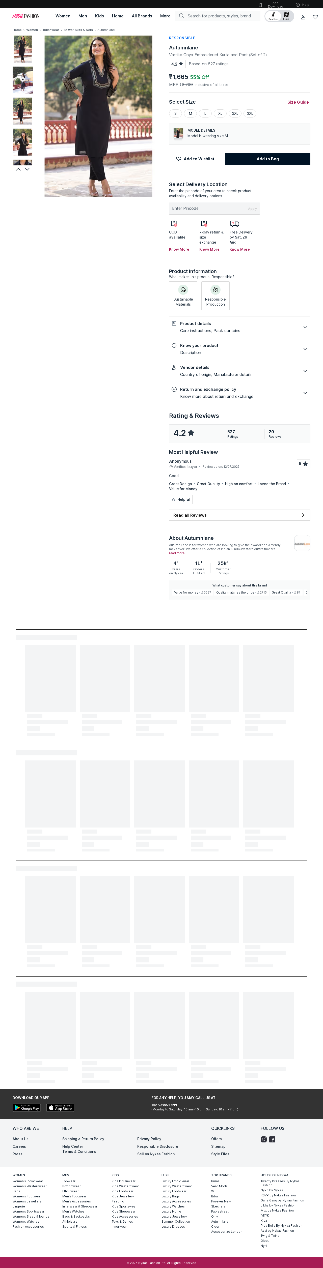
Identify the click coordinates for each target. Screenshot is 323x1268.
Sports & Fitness (74, 1226)
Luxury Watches (173, 1206)
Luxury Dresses (173, 1226)
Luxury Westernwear (177, 1186)
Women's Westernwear (30, 1186)
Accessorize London (226, 1231)
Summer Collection (176, 1221)
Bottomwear (71, 1186)
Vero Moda (219, 1186)
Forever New (221, 1201)
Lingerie (19, 1206)
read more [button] (176, 553)
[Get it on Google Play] (27, 1108)
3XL (250, 113)
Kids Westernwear (125, 1186)
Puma (215, 1181)
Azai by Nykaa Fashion (277, 1230)
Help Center (72, 1146)
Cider (215, 1226)
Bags (16, 1191)
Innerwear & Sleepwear (79, 1206)
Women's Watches (26, 1221)
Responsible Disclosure (157, 1146)
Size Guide (298, 102)
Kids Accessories (125, 1216)
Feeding (118, 1201)
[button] (279, 16)
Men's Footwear (74, 1196)
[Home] (25, 16)
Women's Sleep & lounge (31, 1216)
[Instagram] (265, 1139)
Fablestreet (220, 1211)
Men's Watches (73, 1211)
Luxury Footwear (174, 1191)
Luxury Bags (171, 1196)
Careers (19, 1146)
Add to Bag (268, 158)
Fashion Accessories (28, 1226)
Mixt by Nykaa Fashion (277, 1210)
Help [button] (305, 5)
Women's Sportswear (28, 1211)
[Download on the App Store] (60, 1108)
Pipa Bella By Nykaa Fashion (281, 1225)
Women (32, 30)
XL (220, 113)
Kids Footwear (122, 1191)
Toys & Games (122, 1221)
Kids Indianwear (124, 1181)
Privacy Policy (149, 1139)
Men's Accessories (76, 1201)
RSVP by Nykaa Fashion (278, 1195)
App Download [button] (275, 4)
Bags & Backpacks (76, 1216)
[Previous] (18, 169)
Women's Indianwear (28, 1181)
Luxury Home (171, 1211)
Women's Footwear (27, 1196)
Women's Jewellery (27, 1201)
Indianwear (50, 30)
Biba (214, 1196)
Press (17, 1154)
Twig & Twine (270, 1235)
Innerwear (119, 1226)
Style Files (220, 1154)
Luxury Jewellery (174, 1216)
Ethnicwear (70, 1191)
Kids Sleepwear (124, 1211)
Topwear (68, 1181)
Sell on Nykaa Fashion (156, 1154)
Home (17, 30)
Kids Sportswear (124, 1206)
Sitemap (218, 1146)
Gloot (265, 1241)
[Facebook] (273, 1139)
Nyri (264, 1246)
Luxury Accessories (176, 1201)
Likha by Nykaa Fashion (278, 1205)
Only (214, 1216)
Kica (264, 1220)
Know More (179, 249)
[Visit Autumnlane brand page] (302, 543)
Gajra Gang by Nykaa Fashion (282, 1200)
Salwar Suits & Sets (78, 30)
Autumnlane (183, 48)
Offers (216, 1139)
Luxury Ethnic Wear (175, 1181)
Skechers (218, 1206)
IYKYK (265, 1215)
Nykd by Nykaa (272, 1190)
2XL (235, 113)
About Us (21, 1139)
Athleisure (69, 1221)
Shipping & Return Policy (83, 1139)
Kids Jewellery (123, 1196)
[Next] (28, 169)
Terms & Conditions (79, 1151)
